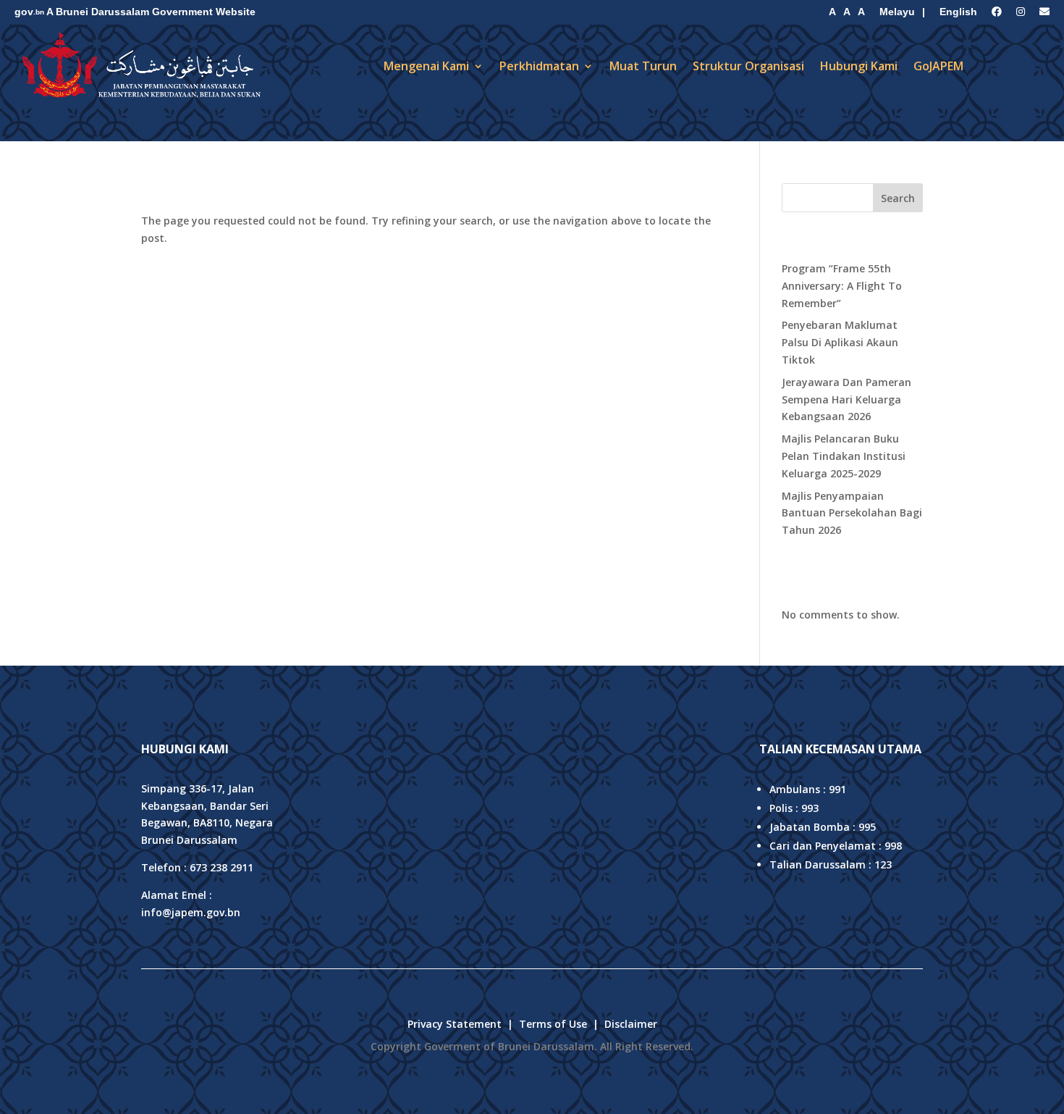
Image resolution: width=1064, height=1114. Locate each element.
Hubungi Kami (859, 66)
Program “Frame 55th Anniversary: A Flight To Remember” (842, 285)
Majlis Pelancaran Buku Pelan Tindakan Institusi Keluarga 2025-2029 (843, 456)
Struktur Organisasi (748, 66)
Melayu (897, 11)
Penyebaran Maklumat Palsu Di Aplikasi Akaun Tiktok (840, 342)
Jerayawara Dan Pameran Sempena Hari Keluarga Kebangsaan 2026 (846, 399)
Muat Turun (643, 66)
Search (898, 198)
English (958, 11)
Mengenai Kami (426, 66)
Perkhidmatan (539, 66)
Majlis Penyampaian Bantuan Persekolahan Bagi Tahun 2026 (852, 513)
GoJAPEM (938, 66)
